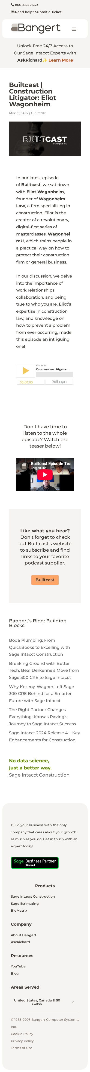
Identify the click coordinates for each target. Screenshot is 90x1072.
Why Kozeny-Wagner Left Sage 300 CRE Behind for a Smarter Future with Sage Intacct (41, 693)
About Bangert (23, 935)
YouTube (18, 966)
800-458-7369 (26, 5)
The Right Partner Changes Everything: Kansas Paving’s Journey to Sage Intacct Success (42, 716)
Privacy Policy (22, 1041)
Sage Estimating (25, 904)
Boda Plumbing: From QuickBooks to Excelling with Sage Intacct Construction (39, 647)
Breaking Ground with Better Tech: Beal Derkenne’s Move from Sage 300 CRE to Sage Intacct (44, 670)
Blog (15, 973)
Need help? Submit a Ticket (38, 12)
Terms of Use (21, 1048)
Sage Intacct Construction (33, 896)
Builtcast (38, 113)
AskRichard (20, 942)
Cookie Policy (22, 1034)
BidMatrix (19, 910)
